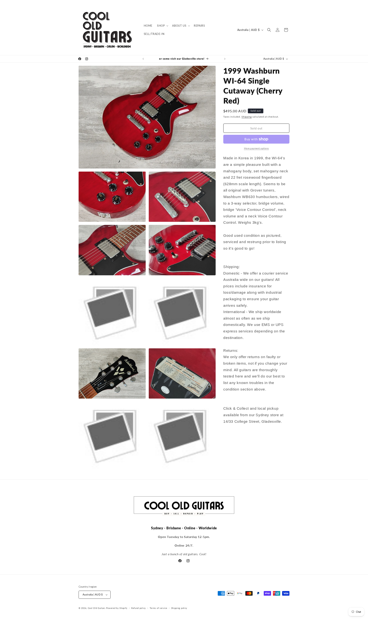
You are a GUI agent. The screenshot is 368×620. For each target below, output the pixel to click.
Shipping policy (179, 608)
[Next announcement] (225, 58)
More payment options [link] (256, 148)
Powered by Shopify (117, 608)
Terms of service (158, 608)
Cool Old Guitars (96, 608)
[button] (162, 26)
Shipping (247, 116)
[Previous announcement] (143, 58)
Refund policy (138, 608)
